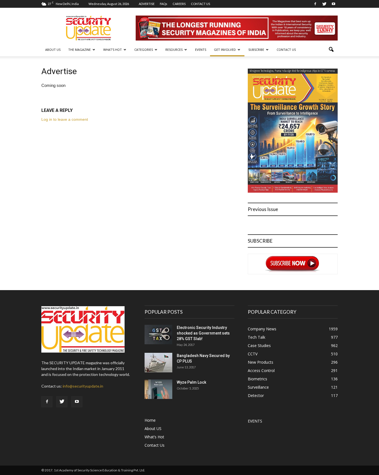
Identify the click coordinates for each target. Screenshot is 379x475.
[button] (331, 49)
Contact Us (286, 49)
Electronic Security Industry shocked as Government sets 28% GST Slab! (203, 333)
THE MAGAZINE (79, 49)
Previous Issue (263, 209)
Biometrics (257, 378)
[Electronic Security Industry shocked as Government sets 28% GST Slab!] (158, 334)
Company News (262, 328)
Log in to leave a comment (64, 119)
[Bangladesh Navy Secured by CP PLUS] (158, 362)
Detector (256, 395)
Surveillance (258, 387)
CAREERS (179, 4)
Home (150, 420)
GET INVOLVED (225, 49)
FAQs (163, 4)
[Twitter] (324, 4)
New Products (260, 362)
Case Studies (259, 345)
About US (52, 49)
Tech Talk (256, 337)
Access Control (261, 370)
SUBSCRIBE (256, 49)
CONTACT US (200, 4)
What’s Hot (154, 436)
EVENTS (200, 49)
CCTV (252, 353)
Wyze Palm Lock (191, 382)
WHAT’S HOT (112, 49)
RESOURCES (174, 49)
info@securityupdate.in (83, 386)
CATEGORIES (143, 49)
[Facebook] (315, 4)
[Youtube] (333, 4)
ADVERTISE (147, 4)
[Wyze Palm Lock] (158, 389)
